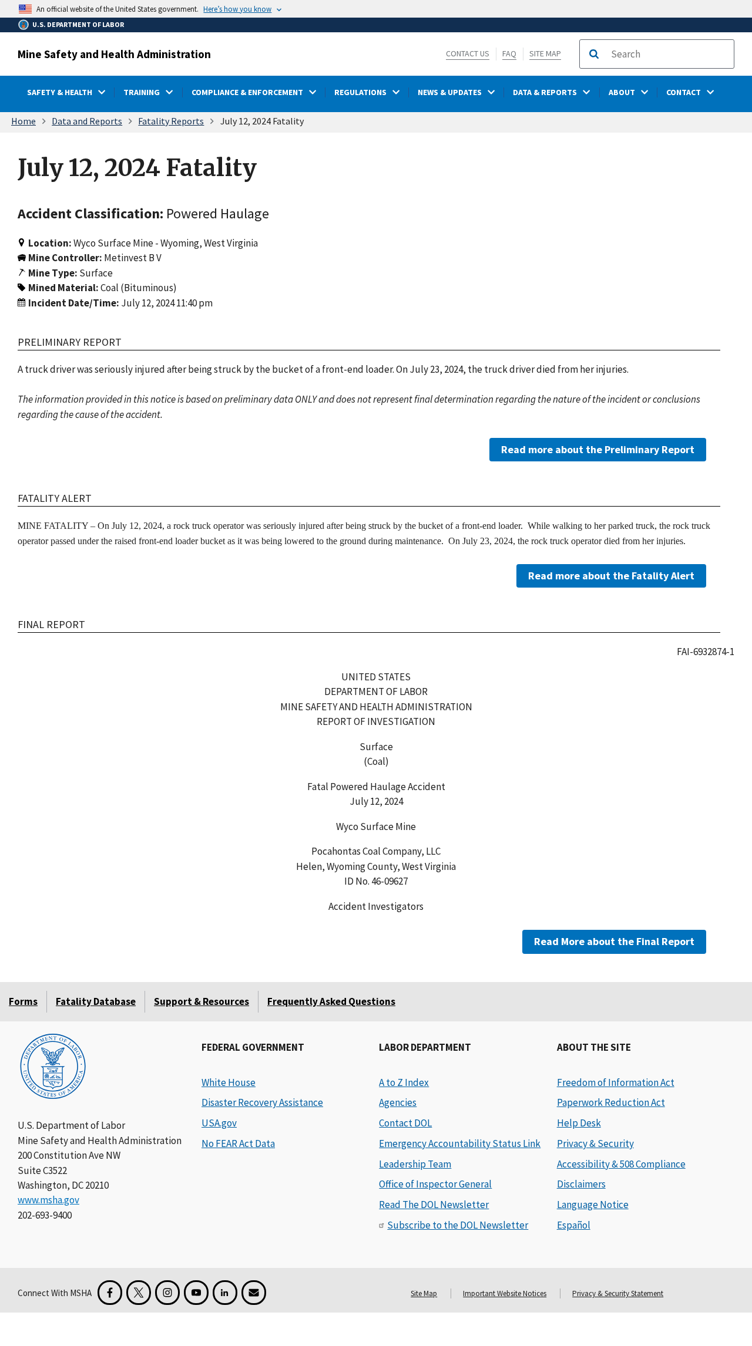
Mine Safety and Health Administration (114, 54)
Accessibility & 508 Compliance (621, 1164)
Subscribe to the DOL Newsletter (457, 1225)
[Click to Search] (594, 54)
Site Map (545, 53)
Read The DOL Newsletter (434, 1204)
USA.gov (219, 1122)
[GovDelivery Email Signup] (253, 1292)
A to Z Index (404, 1082)
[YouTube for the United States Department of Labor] (196, 1292)
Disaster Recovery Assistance (262, 1102)
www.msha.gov (48, 1199)
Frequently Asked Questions (331, 1001)
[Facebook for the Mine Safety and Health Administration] (110, 1292)
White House (229, 1082)
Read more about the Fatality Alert (611, 575)
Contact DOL (405, 1122)
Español (573, 1225)
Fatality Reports (171, 121)
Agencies (398, 1102)
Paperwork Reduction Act (611, 1102)
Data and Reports (87, 121)
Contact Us (467, 53)
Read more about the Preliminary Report (597, 449)
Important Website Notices (504, 1293)
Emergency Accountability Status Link (459, 1143)
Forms (23, 1001)
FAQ (509, 53)
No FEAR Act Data (238, 1143)
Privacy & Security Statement (617, 1293)
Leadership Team (415, 1164)
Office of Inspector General (435, 1184)
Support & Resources (201, 1001)
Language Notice (593, 1204)
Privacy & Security (595, 1143)
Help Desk (579, 1122)
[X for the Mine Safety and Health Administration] (138, 1292)
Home (23, 121)
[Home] (53, 1067)
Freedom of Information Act (615, 1082)
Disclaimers (581, 1184)
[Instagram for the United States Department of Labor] (167, 1292)
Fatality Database (96, 1001)
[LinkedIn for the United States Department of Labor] (225, 1292)
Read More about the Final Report (614, 941)
